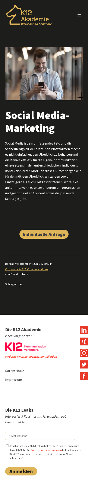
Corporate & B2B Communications (26, 269)
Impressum (13, 379)
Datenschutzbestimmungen (46, 450)
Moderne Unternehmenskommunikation (31, 356)
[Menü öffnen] (79, 15)
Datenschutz (14, 370)
